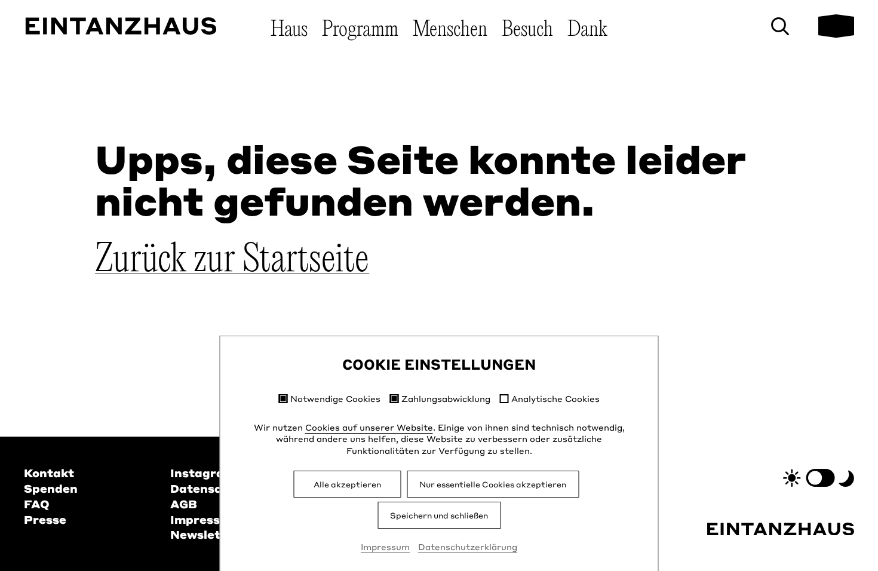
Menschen (450, 30)
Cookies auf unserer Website (369, 427)
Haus (289, 30)
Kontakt (49, 473)
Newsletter (205, 534)
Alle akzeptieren (347, 484)
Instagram (202, 473)
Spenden (51, 488)
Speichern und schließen (439, 515)
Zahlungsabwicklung (445, 398)
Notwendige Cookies (335, 398)
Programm (360, 30)
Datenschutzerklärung (467, 546)
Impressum (385, 546)
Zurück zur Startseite (232, 260)
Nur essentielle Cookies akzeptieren (492, 484)
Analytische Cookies (555, 398)
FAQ (37, 504)
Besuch (527, 30)
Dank (587, 30)
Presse (45, 519)
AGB (183, 504)
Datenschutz (209, 488)
